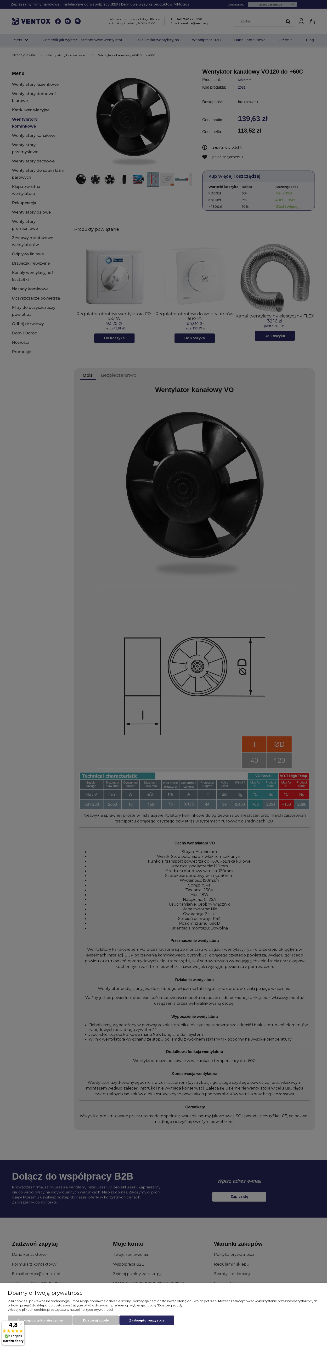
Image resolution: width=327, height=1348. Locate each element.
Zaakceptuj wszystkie (146, 1320)
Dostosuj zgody (96, 1320)
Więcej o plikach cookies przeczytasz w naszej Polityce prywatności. (60, 1309)
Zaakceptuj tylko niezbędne (40, 1320)
